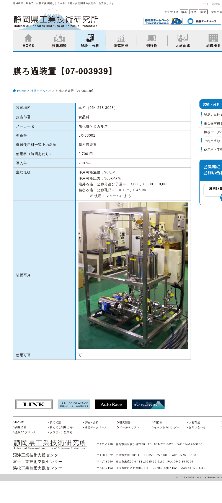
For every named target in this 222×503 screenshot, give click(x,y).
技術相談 (59, 45)
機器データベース (43, 90)
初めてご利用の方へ (62, 427)
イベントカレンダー (167, 427)
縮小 (184, 12)
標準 (194, 12)
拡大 (203, 12)
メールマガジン (129, 427)
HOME (28, 45)
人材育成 (182, 45)
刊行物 (151, 45)
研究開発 (121, 45)
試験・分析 (90, 45)
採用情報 (20, 427)
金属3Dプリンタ (25, 432)
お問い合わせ (197, 427)
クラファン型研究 (61, 432)
